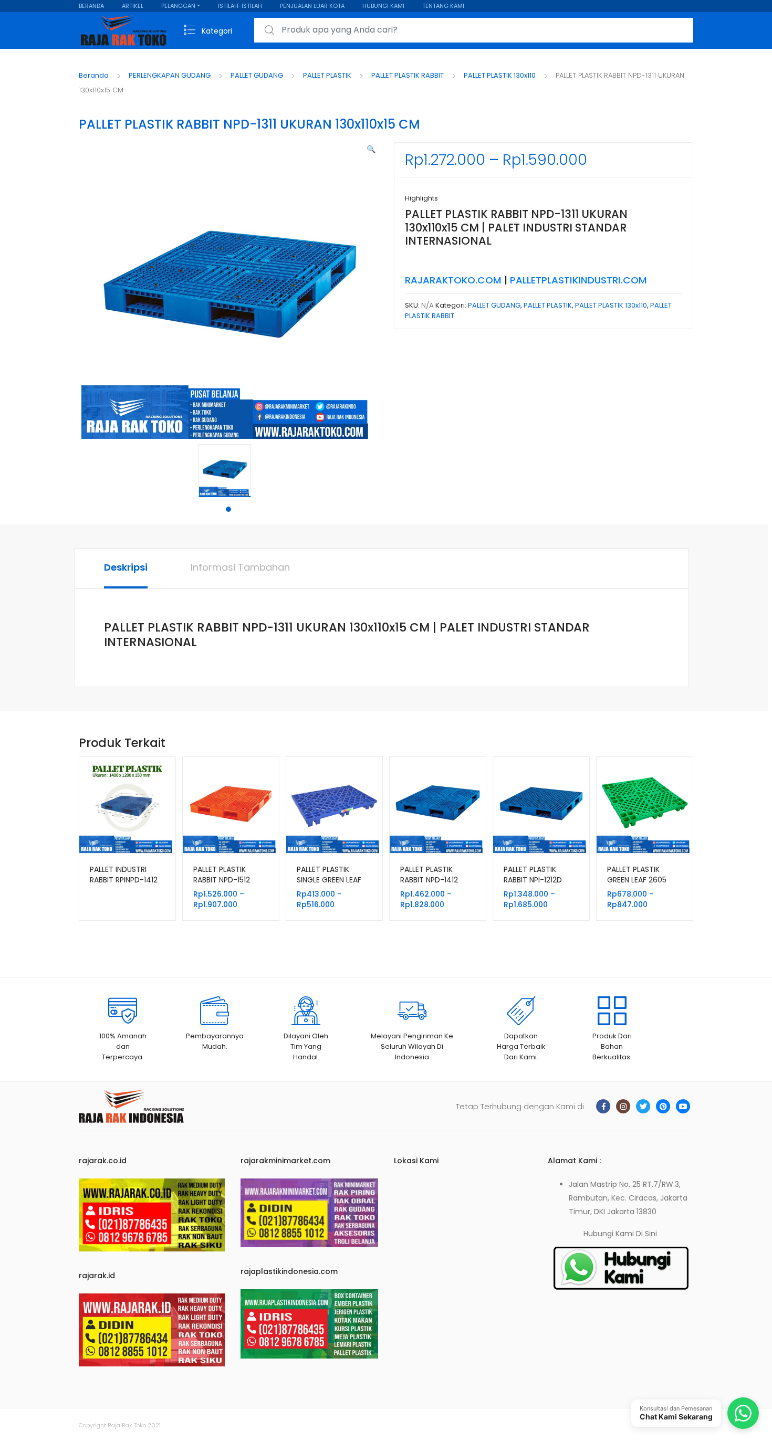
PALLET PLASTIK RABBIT (407, 75)
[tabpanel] (228, 470)
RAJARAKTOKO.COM (453, 280)
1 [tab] (228, 509)
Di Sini (646, 1233)
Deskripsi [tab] (126, 567)
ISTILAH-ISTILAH (240, 6)
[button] (371, 149)
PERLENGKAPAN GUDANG (170, 75)
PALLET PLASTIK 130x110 (500, 75)
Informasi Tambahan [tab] (240, 567)
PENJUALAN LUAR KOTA (312, 6)
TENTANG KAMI (443, 6)
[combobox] (473, 30)
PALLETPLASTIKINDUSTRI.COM (578, 280)
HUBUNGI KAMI (383, 6)
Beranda (94, 75)
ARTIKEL (132, 6)
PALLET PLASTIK (327, 75)
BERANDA (91, 6)
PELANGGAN (178, 6)
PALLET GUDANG (257, 75)
